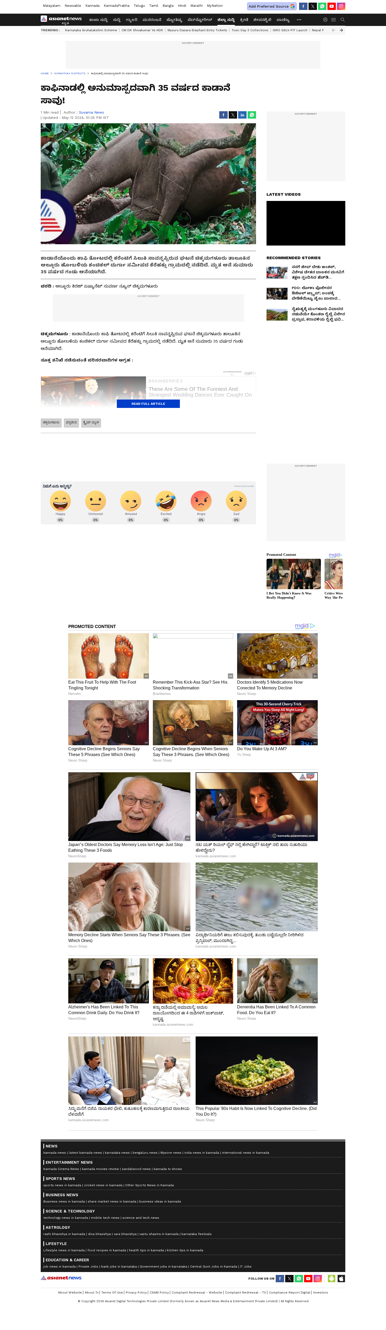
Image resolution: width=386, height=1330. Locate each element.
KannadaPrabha (116, 6)
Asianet (61, 1278)
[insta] (341, 6)
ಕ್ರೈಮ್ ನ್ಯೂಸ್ (91, 422)
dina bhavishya (99, 1234)
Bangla (168, 6)
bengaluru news (145, 1153)
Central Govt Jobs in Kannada (213, 1266)
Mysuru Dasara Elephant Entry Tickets (197, 30)
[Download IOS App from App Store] (341, 1278)
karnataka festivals (196, 1234)
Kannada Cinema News (61, 1169)
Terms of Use (112, 1292)
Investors (320, 1292)
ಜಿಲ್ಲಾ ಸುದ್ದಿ (226, 20)
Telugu (139, 6)
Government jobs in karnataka (163, 1266)
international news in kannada (245, 1153)
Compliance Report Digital (289, 1292)
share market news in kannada (112, 1201)
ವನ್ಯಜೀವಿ (71, 422)
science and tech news (140, 1218)
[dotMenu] (299, 19)
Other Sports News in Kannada (149, 1185)
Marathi (196, 6)
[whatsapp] (322, 6)
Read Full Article (148, 404)
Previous (333, 30)
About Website (70, 1292)
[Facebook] (303, 6)
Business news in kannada (64, 1201)
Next (341, 30)
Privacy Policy (136, 1292)
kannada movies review (100, 1169)
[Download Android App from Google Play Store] (331, 1278)
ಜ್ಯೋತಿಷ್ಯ (174, 20)
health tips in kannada (146, 1250)
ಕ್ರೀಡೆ (244, 20)
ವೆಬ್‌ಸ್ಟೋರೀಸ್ (199, 20)
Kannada (92, 6)
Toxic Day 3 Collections (250, 30)
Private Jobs (88, 1266)
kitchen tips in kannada (185, 1250)
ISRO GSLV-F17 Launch (290, 30)
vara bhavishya (125, 1234)
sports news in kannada (62, 1185)
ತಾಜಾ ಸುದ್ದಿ (98, 20)
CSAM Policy (159, 1292)
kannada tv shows (168, 1169)
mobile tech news (105, 1218)
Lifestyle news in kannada (64, 1250)
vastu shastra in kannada (159, 1234)
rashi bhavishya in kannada (64, 1234)
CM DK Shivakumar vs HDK (142, 30)
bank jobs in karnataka (119, 1266)
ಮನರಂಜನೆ (152, 20)
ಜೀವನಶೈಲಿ (262, 20)
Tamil (153, 6)
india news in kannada (201, 1153)
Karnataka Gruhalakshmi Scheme (91, 30)
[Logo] (63, 20)
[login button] (326, 19)
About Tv (91, 1292)
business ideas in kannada (160, 1201)
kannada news (54, 1153)
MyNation (215, 6)
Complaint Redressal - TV (245, 1292)
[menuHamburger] (333, 19)
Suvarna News (91, 112)
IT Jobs (246, 1266)
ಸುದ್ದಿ (117, 20)
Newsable (73, 6)
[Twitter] (313, 6)
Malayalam (51, 6)
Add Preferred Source (269, 6)
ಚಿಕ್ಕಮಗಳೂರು (51, 422)
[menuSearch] (343, 20)
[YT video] (331, 6)
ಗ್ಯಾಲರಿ (131, 20)
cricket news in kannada (103, 1185)
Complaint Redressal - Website (197, 1292)
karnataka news (117, 1153)
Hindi (182, 6)
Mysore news (170, 1153)
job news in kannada (59, 1266)
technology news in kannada (65, 1218)
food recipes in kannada (106, 1250)
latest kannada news (85, 1153)
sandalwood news (136, 1169)
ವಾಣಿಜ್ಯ (283, 20)
